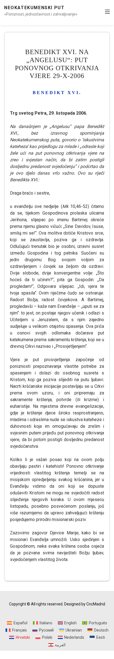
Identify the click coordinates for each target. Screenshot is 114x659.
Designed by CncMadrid (84, 604)
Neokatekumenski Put (34, 7)
